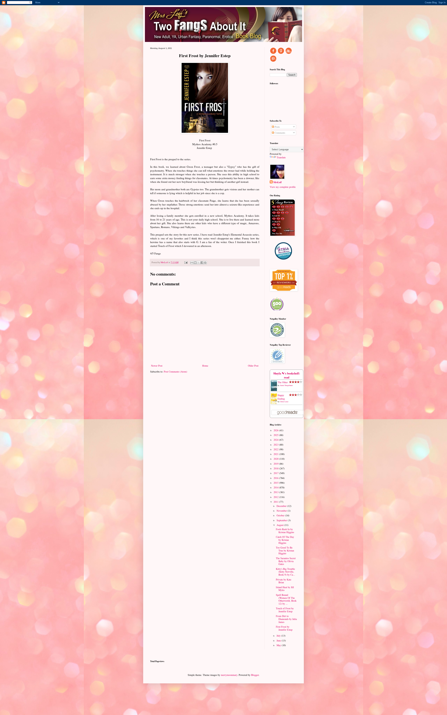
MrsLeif (277, 182)
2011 (276, 501)
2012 (276, 497)
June (279, 640)
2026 (276, 430)
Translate (281, 157)
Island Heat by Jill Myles (285, 589)
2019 (276, 463)
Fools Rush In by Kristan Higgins (285, 531)
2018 (276, 468)
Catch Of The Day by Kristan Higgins (285, 539)
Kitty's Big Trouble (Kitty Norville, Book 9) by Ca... (285, 571)
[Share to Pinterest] (205, 262)
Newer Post (156, 365)
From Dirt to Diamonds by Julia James (286, 619)
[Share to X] (198, 262)
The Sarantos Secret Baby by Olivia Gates (286, 561)
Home (205, 365)
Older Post (253, 365)
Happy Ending (281, 396)
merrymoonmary (229, 675)
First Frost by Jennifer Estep (284, 628)
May (279, 645)
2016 (276, 478)
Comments (279, 132)
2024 (276, 439)
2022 (276, 449)
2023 (276, 444)
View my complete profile (283, 187)
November (282, 510)
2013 (276, 492)
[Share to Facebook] (202, 262)
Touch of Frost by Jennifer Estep (285, 610)
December (282, 506)
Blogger (255, 675)
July (279, 635)
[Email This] (192, 262)
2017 (276, 473)
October (281, 515)
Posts (277, 126)
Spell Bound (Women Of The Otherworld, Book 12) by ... (286, 599)
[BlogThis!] (195, 262)
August (280, 525)
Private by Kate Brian (283, 581)
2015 (276, 482)
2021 (276, 454)
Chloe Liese (284, 401)
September (282, 520)
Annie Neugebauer (286, 385)
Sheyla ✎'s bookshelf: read (286, 375)
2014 (276, 487)
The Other (283, 382)
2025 (276, 435)
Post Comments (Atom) (175, 371)
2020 (276, 458)
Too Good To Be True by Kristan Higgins (285, 550)
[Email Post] (185, 262)
